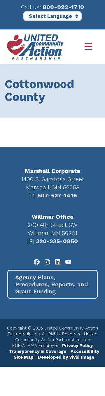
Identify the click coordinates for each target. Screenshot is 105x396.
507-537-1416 (57, 195)
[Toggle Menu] (82, 47)
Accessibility (85, 351)
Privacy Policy (77, 345)
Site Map (24, 357)
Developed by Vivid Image (66, 357)
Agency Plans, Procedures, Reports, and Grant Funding (51, 284)
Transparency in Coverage (37, 351)
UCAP (35, 46)
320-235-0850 (57, 241)
